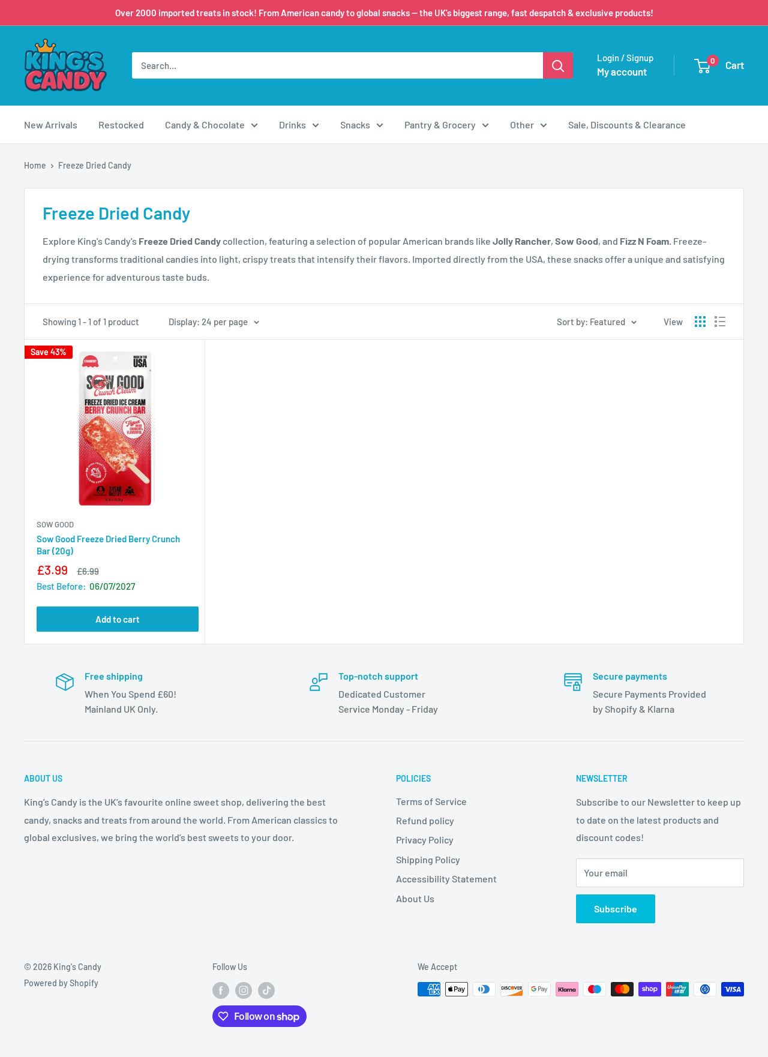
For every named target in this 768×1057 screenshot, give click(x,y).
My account (622, 71)
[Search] (558, 65)
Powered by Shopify (61, 983)
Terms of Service (431, 801)
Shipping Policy (428, 859)
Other (522, 124)
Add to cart (117, 619)
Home (35, 165)
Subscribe (615, 908)
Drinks (292, 124)
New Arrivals (50, 124)
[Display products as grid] (700, 321)
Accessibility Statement (446, 878)
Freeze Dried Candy (94, 165)
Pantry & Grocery (440, 124)
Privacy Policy (425, 839)
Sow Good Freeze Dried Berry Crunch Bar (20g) (108, 544)
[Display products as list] (720, 321)
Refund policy (425, 820)
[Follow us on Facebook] (220, 990)
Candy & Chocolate (205, 124)
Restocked (121, 124)
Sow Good (55, 524)
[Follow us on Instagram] (243, 990)
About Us (415, 898)
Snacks (355, 124)
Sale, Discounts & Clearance (627, 124)
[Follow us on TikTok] (266, 990)
